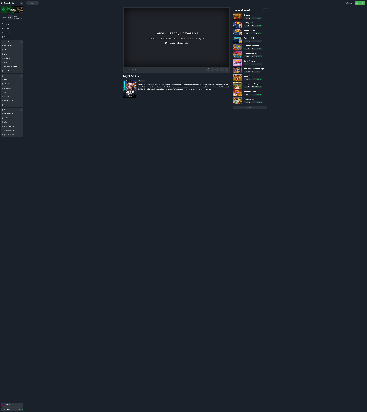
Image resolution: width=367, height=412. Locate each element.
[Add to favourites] (217, 70)
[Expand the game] (222, 70)
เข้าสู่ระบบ (349, 3)
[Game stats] (213, 70)
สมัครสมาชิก (360, 3)
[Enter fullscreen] (226, 70)
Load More (249, 108)
